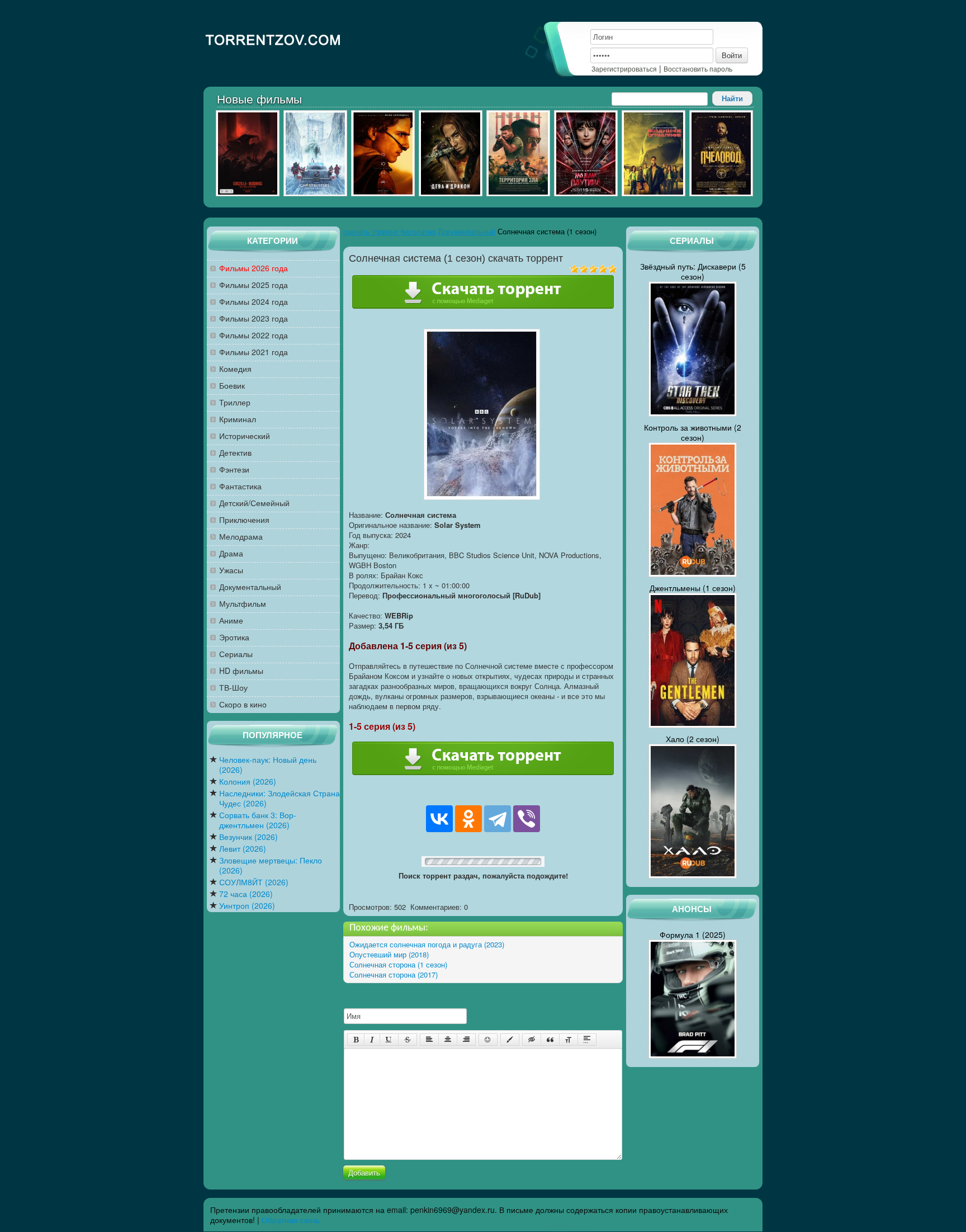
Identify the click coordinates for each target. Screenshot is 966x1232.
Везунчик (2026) (248, 837)
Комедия (235, 369)
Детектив (235, 452)
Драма (231, 553)
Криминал (237, 419)
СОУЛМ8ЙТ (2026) (253, 882)
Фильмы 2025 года (253, 285)
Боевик (232, 385)
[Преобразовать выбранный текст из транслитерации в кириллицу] (568, 1039)
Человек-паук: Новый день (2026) (267, 764)
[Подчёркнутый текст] (389, 1039)
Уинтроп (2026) (247, 905)
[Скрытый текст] (531, 1039)
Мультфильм (242, 603)
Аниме (231, 620)
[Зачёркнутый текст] (407, 1039)
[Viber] (526, 818)
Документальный (250, 587)
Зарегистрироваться (624, 68)
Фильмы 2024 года (253, 301)
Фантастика (240, 486)
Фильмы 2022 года (253, 335)
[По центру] (447, 1039)
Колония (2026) (247, 781)
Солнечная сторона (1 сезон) (398, 964)
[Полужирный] (355, 1039)
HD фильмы (241, 670)
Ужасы (231, 570)
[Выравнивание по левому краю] (429, 1039)
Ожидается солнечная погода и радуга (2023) (426, 944)
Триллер (234, 402)
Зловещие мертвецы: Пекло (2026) (270, 865)
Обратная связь (291, 1219)
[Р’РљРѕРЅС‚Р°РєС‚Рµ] (439, 818)
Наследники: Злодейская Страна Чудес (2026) (279, 798)
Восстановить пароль (698, 68)
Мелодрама (241, 536)
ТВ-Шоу (233, 687)
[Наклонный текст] (372, 1039)
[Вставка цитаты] (550, 1039)
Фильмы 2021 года (253, 352)
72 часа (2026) (246, 894)
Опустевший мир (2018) (389, 954)
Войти (732, 55)
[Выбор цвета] (509, 1039)
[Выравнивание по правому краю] (466, 1039)
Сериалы (236, 654)
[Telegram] (497, 818)
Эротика (234, 637)
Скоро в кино (243, 704)
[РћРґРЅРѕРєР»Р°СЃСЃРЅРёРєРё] (468, 818)
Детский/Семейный (254, 503)
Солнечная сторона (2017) (393, 974)
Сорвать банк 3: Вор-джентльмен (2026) (257, 820)
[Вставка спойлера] (586, 1039)
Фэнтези (234, 469)
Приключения (244, 519)
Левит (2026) (242, 848)
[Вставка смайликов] (488, 1039)
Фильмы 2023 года (253, 318)
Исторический (244, 436)
